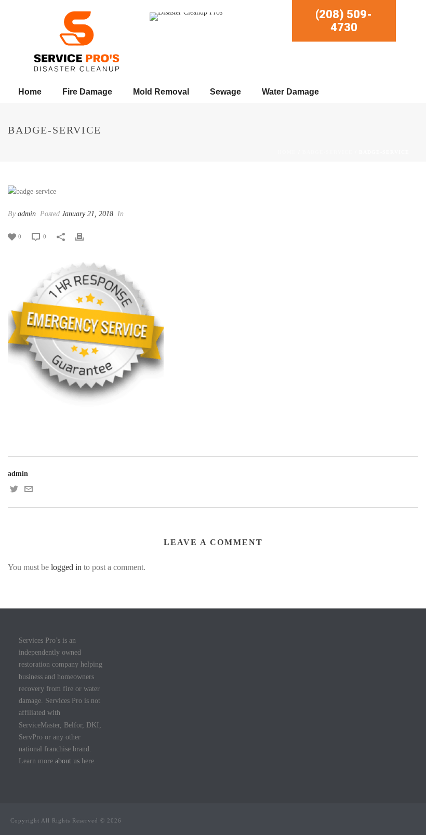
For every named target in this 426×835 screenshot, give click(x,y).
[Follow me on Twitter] (14, 491)
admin (27, 214)
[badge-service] (213, 191)
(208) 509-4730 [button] (343, 21)
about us (67, 761)
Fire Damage (87, 91)
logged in (66, 567)
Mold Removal (161, 91)
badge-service (327, 152)
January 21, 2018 (87, 214)
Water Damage (290, 91)
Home (30, 91)
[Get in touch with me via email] (28, 491)
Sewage (225, 91)
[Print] (84, 236)
